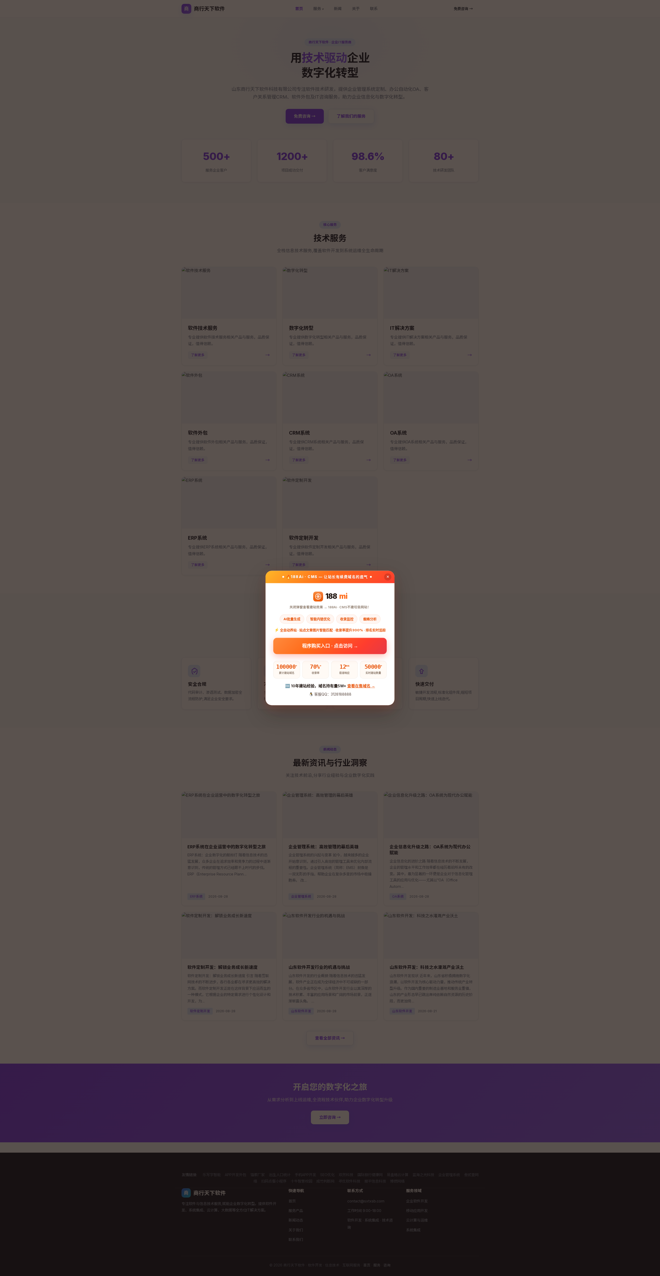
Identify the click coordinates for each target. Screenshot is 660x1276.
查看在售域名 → (361, 685)
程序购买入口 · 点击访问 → (330, 648)
